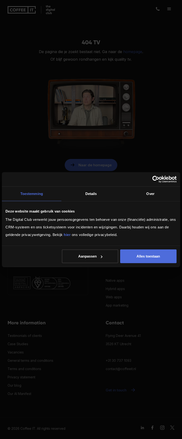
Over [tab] (150, 193)
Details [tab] (91, 193)
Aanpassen (87, 256)
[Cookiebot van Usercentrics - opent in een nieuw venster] (156, 179)
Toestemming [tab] (31, 193)
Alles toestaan (148, 256)
